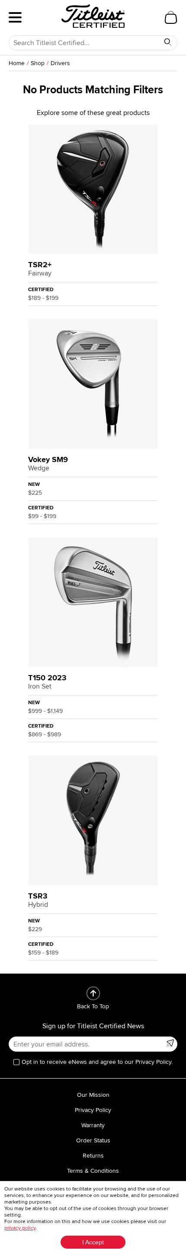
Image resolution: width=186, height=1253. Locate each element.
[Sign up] (170, 1043)
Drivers (60, 63)
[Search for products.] (168, 42)
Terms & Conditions (93, 1170)
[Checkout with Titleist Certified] (170, 17)
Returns (93, 1155)
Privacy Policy (93, 1110)
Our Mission (93, 1095)
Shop (38, 63)
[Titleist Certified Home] (93, 16)
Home (17, 63)
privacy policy (19, 1228)
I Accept (93, 1242)
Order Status (93, 1140)
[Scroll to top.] (93, 993)
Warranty (93, 1125)
